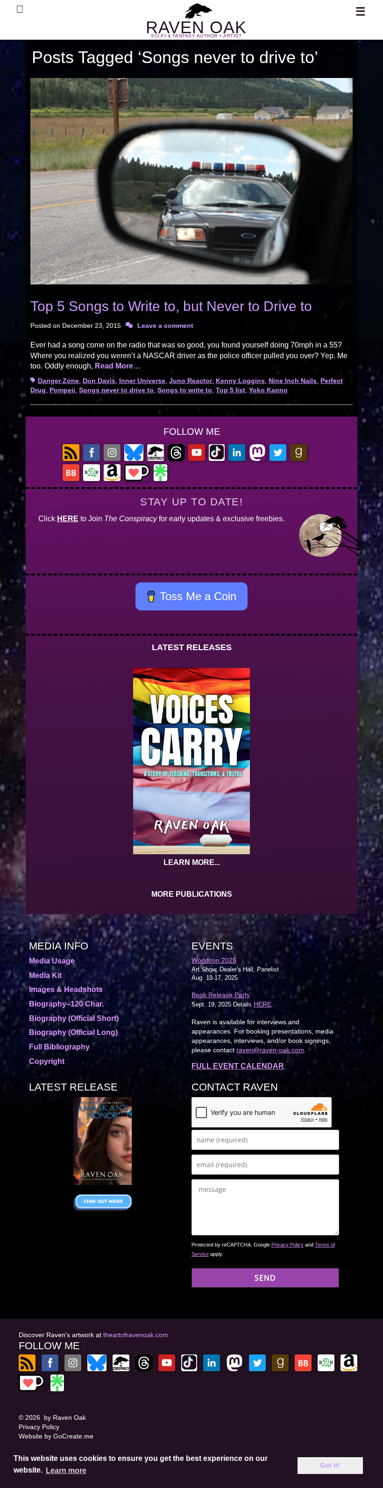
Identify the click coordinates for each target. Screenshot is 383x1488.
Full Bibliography (59, 1047)
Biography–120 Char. (66, 1004)
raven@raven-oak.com (270, 1050)
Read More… (118, 366)
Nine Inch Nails (293, 380)
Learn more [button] (66, 1470)
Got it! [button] (330, 1465)
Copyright (46, 1061)
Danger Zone (58, 380)
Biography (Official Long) (73, 1032)
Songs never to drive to (116, 390)
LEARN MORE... (191, 862)
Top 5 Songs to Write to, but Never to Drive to (171, 306)
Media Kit (45, 975)
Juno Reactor (190, 380)
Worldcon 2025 (214, 960)
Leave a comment (165, 325)
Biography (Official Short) (74, 1018)
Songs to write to (184, 390)
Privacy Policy (287, 1244)
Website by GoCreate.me (56, 1436)
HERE (67, 519)
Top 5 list (230, 390)
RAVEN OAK (196, 27)
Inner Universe (142, 380)
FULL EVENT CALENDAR (238, 1066)
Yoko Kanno (268, 390)
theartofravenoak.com (135, 1335)
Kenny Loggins (240, 380)
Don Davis (99, 380)
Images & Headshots (66, 989)
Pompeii (62, 390)
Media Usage (52, 961)
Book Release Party (221, 995)
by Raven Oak (65, 1417)
